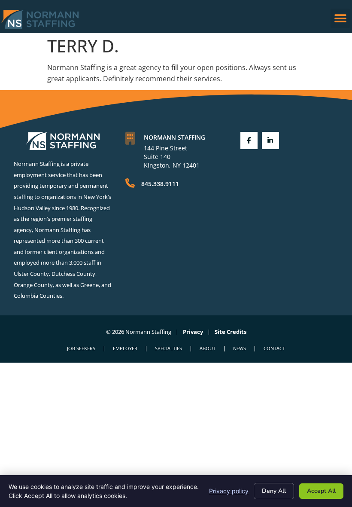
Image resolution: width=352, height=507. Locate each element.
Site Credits (230, 332)
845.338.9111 (160, 184)
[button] (340, 18)
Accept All (321, 491)
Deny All (274, 491)
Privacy (193, 332)
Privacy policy (229, 491)
